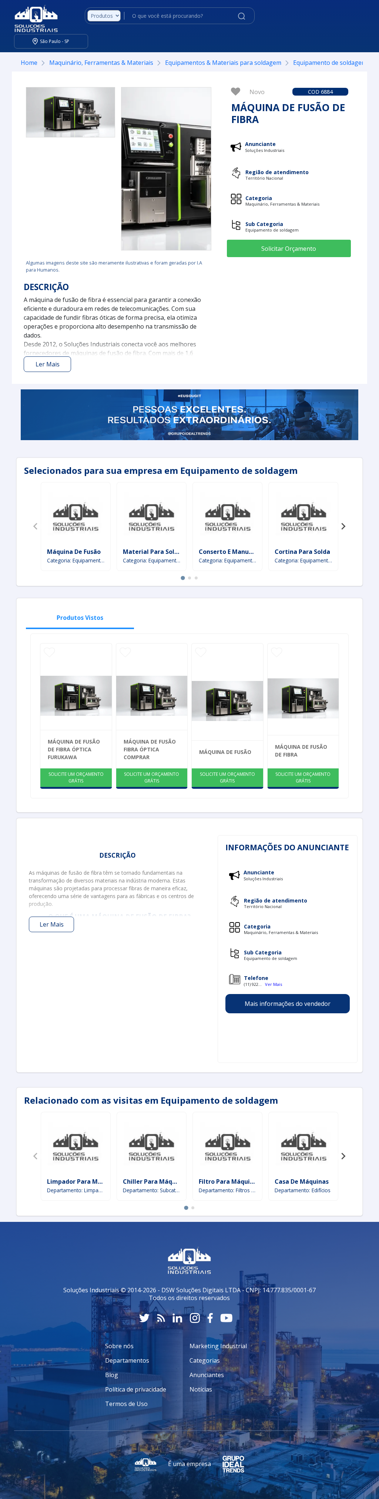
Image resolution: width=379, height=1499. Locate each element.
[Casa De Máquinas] (303, 1146)
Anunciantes (207, 1375)
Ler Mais (48, 364)
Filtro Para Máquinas (229, 1181)
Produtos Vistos (80, 618)
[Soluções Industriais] (32, 16)
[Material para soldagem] (151, 516)
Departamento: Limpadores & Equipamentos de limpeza (75, 1190)
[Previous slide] (36, 526)
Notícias (201, 1389)
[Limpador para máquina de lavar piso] (75, 1146)
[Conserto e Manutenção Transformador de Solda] (227, 516)
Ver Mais (273, 984)
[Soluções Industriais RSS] (161, 1318)
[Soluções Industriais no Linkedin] (177, 1318)
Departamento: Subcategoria (151, 1190)
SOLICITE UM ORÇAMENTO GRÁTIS (76, 777)
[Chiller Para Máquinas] (151, 1146)
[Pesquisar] (241, 16)
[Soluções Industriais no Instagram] (195, 1318)
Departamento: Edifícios (303, 1190)
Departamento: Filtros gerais (227, 1190)
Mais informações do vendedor (288, 1004)
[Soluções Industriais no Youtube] (226, 1318)
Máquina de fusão (225, 751)
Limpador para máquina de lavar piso (103, 1181)
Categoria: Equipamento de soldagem (75, 560)
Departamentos (127, 1360)
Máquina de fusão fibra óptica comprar (150, 749)
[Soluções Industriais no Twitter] (144, 1318)
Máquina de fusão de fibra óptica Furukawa (74, 749)
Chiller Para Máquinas (155, 1181)
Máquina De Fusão (74, 552)
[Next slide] (343, 526)
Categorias (205, 1360)
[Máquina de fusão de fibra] (70, 112)
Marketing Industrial (218, 1346)
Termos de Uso (126, 1404)
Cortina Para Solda (302, 552)
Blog (111, 1375)
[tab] (183, 578)
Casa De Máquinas (302, 1181)
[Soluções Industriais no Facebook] (210, 1318)
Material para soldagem (159, 552)
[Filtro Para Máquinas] (227, 1146)
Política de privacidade (135, 1389)
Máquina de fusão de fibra (301, 750)
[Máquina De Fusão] (75, 516)
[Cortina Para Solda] (303, 516)
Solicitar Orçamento (288, 249)
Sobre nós (119, 1346)
